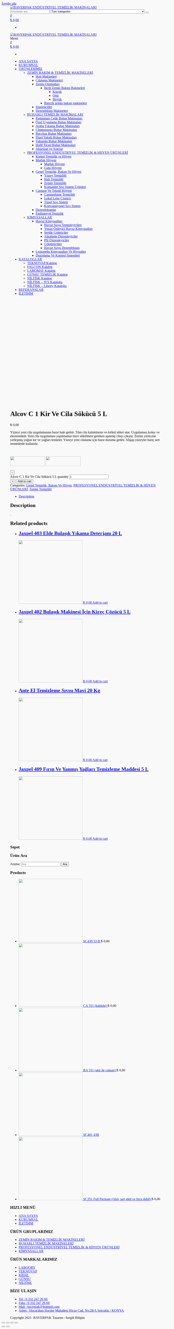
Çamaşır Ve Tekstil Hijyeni (54, 190)
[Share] (7, 1322)
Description (26, 496)
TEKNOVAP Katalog (42, 263)
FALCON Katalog (39, 267)
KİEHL (24, 1275)
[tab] (91, 496)
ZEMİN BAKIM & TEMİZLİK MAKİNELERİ (60, 72)
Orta (56, 95)
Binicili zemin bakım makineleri (65, 103)
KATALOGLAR (30, 259)
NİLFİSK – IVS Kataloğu (44, 282)
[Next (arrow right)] (7, 1326)
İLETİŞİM (26, 293)
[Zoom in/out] (16, 1322)
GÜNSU (25, 1279)
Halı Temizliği (53, 179)
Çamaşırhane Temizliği (59, 194)
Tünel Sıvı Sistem (56, 202)
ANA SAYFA (28, 61)
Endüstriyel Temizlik (49, 213)
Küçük (57, 91)
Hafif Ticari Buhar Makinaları (56, 145)
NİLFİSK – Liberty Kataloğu (47, 286)
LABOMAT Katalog (41, 270)
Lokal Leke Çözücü (57, 198)
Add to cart (24, 481)
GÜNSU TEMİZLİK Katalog (47, 274)
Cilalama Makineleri (49, 80)
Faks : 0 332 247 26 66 (34, 1303)
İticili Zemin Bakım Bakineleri (64, 88)
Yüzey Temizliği (55, 175)
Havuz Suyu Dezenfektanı (62, 248)
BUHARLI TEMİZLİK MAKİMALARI (55, 114)
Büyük (57, 99)
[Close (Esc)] (3, 1322)
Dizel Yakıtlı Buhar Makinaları (56, 137)
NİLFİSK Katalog (39, 278)
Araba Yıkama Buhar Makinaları (58, 126)
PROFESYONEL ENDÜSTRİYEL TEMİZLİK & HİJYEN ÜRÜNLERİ (77, 152)
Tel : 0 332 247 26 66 (33, 1299)
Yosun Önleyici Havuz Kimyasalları (68, 229)
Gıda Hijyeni (53, 168)
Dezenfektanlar (46, 210)
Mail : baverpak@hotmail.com (39, 1306)
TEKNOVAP (28, 1271)
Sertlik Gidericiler (56, 232)
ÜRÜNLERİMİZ (30, 69)
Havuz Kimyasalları (49, 221)
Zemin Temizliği (55, 183)
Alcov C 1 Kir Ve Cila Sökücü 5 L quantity (39, 476)
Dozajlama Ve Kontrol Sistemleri (58, 255)
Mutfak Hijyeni (46, 160)
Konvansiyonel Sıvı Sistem (62, 206)
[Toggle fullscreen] (12, 1322)
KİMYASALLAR (39, 217)
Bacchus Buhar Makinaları (54, 133)
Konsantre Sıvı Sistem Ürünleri (65, 187)
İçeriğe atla (9, 3)
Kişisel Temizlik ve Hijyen (53, 156)
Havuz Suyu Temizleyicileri (62, 225)
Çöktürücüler (53, 244)
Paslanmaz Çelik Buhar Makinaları (59, 118)
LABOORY (27, 1267)
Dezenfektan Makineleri (52, 111)
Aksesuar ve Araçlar (49, 149)
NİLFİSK (25, 1283)
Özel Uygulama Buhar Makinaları (58, 122)
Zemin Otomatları (47, 84)
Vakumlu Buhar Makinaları (54, 141)
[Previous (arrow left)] (3, 1326)
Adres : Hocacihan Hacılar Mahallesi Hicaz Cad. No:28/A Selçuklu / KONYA (71, 1310)
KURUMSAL (28, 65)
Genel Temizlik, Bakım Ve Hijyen (58, 171)
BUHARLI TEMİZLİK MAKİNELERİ (46, 1243)
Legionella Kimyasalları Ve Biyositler (61, 251)
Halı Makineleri (46, 76)
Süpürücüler (44, 107)
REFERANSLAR (31, 289)
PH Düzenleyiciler (56, 240)
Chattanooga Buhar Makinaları (56, 130)
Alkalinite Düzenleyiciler (61, 236)
